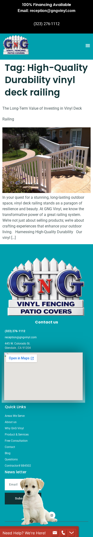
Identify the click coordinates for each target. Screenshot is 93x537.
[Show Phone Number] (63, 533)
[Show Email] (55, 533)
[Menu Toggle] (87, 45)
